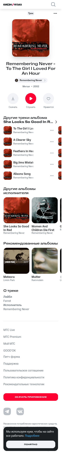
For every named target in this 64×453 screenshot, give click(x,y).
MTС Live (9, 330)
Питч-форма (11, 357)
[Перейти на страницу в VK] (20, 411)
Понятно (30, 444)
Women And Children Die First (43, 228)
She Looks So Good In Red (16, 228)
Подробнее (32, 436)
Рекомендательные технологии (23, 384)
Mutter (36, 277)
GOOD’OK (9, 351)
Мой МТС (9, 344)
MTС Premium (12, 337)
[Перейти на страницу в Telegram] (7, 411)
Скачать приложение (31, 397)
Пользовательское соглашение (23, 371)
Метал (26, 86)
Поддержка (10, 364)
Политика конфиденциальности (23, 377)
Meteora (9, 277)
